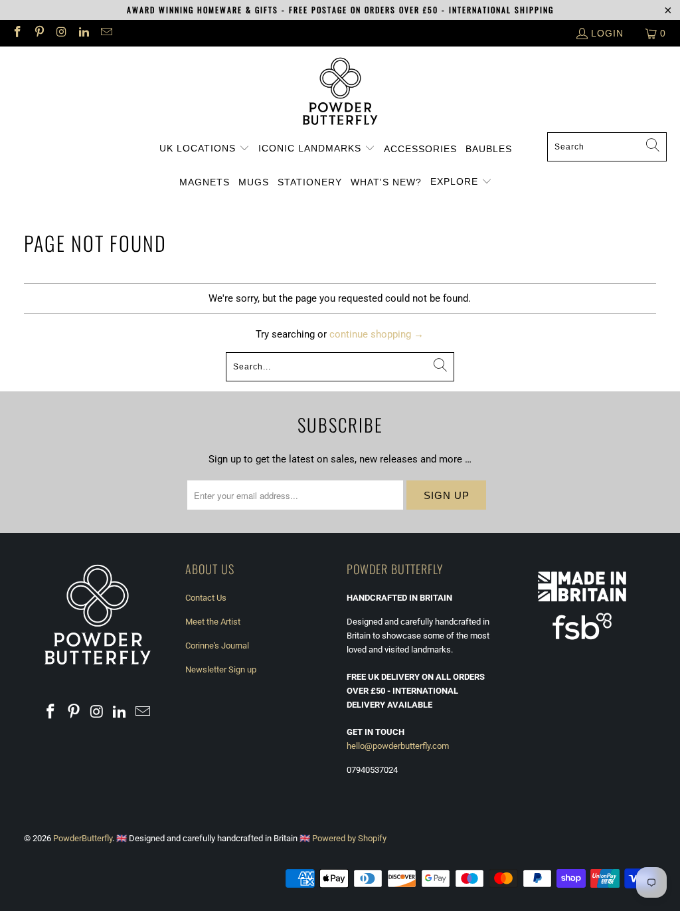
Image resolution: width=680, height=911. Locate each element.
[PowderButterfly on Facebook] (16, 33)
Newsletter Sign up (220, 669)
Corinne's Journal (217, 646)
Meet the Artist (212, 622)
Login (607, 33)
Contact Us (205, 598)
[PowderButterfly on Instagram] (61, 33)
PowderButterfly (82, 838)
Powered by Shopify (349, 838)
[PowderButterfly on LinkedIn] (83, 33)
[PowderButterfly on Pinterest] (39, 33)
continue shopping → (376, 334)
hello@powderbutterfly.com (398, 746)
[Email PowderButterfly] (105, 33)
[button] (204, 148)
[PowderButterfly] (340, 92)
